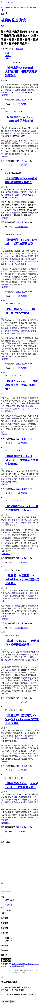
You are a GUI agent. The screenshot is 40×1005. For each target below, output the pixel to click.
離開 (12, 1001)
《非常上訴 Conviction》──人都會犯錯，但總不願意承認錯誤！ (21, 71)
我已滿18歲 (5, 1001)
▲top (3, 108)
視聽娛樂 (19, 49)
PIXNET (10, 970)
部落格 (8, 56)
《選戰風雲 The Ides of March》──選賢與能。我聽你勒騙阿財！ (21, 460)
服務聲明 (24, 972)
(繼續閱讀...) (5, 95)
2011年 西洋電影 (21, 104)
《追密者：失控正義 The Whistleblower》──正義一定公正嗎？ (22, 579)
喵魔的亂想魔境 (13, 20)
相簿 (7, 53)
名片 (7, 58)
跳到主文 (4, 26)
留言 (23, 100)
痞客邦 (18, 100)
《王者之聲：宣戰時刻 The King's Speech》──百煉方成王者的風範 (22, 719)
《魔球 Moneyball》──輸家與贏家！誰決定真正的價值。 (21, 385)
